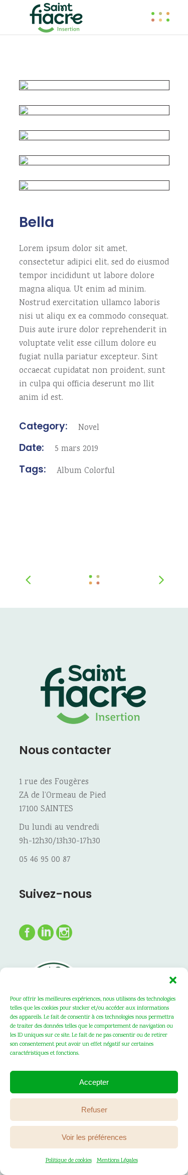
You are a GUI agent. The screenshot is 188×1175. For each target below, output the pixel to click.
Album (69, 471)
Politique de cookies (69, 1160)
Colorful (99, 471)
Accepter (94, 1082)
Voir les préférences (94, 1137)
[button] (173, 980)
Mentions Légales (117, 1160)
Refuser (94, 1109)
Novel (88, 428)
